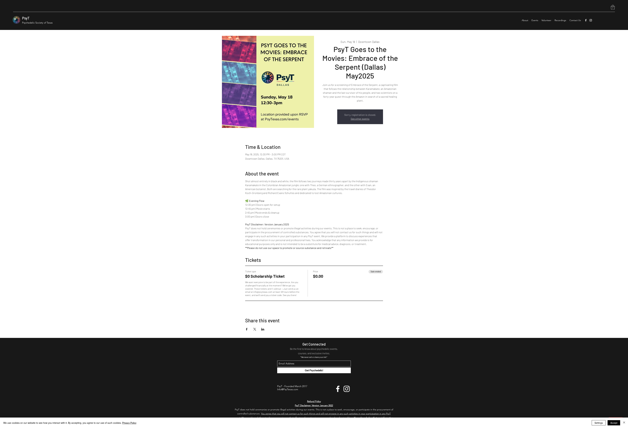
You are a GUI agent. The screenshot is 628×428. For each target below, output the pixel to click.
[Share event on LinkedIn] (262, 329)
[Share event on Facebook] (246, 329)
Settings (598, 422)
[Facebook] (585, 20)
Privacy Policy (129, 422)
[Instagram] (590, 20)
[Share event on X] (254, 329)
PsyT (26, 18)
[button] (613, 7)
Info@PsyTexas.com (287, 389)
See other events (360, 118)
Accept (613, 422)
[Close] (624, 422)
